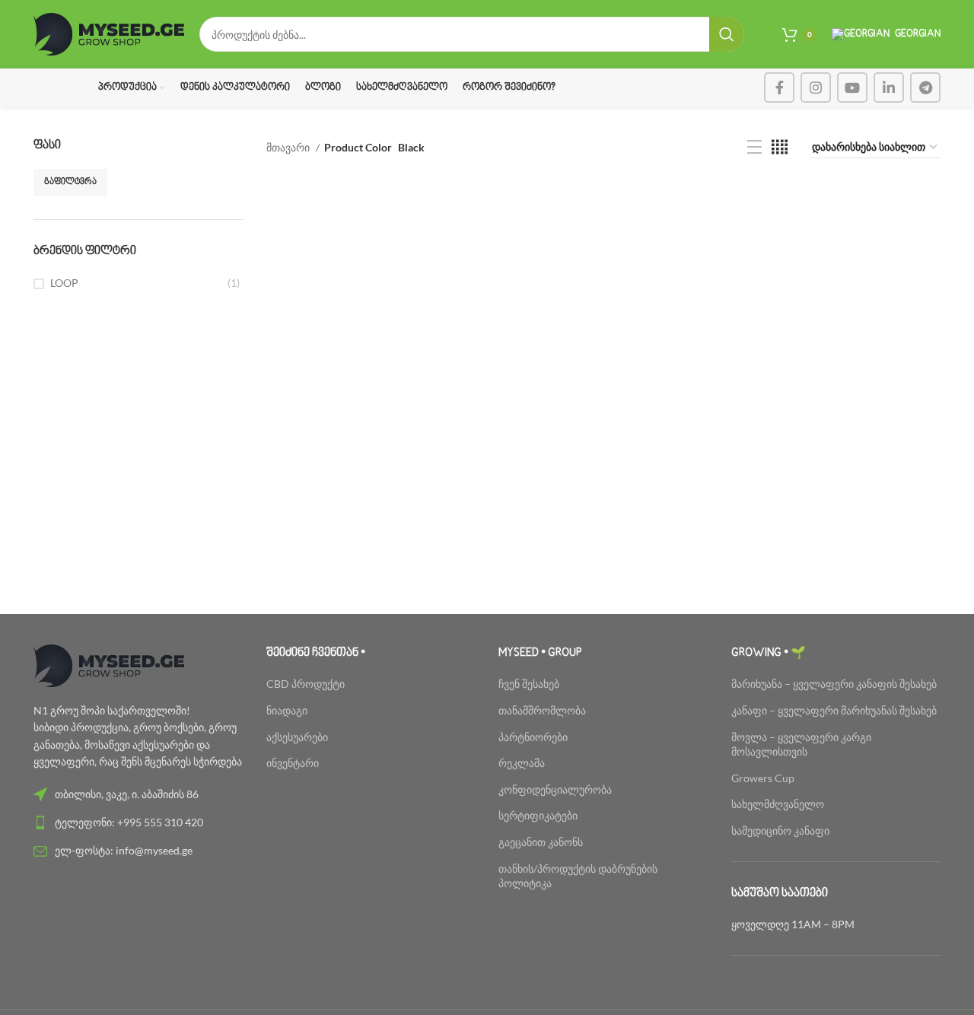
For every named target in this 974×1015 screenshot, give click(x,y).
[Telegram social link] (925, 87)
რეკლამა (521, 762)
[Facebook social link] (779, 87)
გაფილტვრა (70, 182)
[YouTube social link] (852, 87)
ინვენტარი (292, 762)
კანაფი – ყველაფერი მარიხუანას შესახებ (834, 710)
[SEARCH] (726, 34)
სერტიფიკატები (538, 815)
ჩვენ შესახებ (528, 683)
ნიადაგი (286, 710)
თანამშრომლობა (542, 710)
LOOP (64, 282)
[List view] (754, 147)
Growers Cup (762, 778)
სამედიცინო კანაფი (780, 830)
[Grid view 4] (780, 147)
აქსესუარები (297, 736)
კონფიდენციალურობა (555, 789)
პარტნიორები (533, 736)
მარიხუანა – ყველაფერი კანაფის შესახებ (835, 683)
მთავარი (289, 147)
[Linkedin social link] (889, 87)
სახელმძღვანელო (777, 803)
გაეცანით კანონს (540, 841)
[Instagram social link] (816, 87)
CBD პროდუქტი (305, 683)
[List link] (138, 794)
